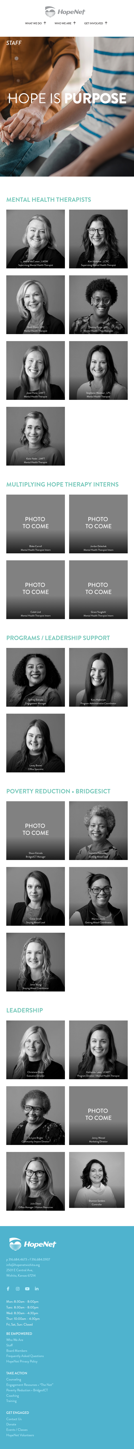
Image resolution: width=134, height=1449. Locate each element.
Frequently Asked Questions (25, 1356)
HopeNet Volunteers (20, 1435)
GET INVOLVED (93, 23)
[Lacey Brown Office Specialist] (35, 743)
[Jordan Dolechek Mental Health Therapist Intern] (98, 524)
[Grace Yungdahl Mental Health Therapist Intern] (98, 589)
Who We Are (14, 1339)
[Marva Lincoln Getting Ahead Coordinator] (98, 896)
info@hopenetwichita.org (23, 1264)
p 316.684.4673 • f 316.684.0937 (28, 1259)
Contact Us (14, 1419)
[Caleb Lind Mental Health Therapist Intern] (35, 589)
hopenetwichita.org (67, 11)
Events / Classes (17, 1429)
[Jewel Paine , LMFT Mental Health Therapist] (35, 370)
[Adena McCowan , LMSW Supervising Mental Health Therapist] (35, 239)
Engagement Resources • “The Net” (29, 1384)
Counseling (13, 1379)
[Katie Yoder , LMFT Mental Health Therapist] (35, 436)
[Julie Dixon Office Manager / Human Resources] (35, 1181)
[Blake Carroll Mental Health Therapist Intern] (35, 524)
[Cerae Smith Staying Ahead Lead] (35, 896)
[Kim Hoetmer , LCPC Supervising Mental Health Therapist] (98, 239)
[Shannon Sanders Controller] (97, 1179)
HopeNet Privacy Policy (22, 1361)
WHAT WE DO (33, 23)
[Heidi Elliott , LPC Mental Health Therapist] (35, 304)
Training (11, 1400)
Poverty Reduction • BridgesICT (27, 1390)
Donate (11, 1424)
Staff (9, 1345)
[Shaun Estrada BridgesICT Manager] (35, 830)
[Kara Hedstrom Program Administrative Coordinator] (98, 677)
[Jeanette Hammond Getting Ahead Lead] (98, 830)
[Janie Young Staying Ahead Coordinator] (35, 962)
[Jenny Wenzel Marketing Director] (98, 1115)
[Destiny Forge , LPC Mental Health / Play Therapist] (98, 304)
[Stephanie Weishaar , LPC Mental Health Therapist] (98, 370)
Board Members (16, 1350)
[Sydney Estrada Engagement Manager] (35, 677)
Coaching (12, 1395)
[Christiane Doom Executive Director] (35, 1049)
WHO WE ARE (63, 23)
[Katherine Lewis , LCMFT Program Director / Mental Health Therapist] (98, 1049)
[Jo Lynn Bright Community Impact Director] (35, 1115)
